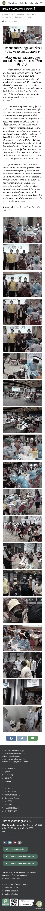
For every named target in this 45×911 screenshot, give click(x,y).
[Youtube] (15, 842)
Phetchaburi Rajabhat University (23, 3)
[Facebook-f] (5, 842)
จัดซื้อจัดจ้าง (7, 778)
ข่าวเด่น (28, 17)
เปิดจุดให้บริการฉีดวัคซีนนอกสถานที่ (18, 9)
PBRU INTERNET (10, 811)
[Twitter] (10, 842)
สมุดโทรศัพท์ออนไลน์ (10, 887)
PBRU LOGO (8, 788)
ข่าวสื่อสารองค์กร (18, 17)
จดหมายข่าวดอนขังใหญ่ (11, 794)
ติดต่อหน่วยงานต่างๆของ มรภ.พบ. (15, 884)
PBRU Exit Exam (9, 768)
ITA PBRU (7, 781)
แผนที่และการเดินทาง (10, 890)
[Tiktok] (20, 842)
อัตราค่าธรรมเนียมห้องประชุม (13, 750)
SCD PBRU (7, 801)
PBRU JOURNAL (9, 791)
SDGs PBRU (8, 804)
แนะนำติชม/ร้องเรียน (10, 894)
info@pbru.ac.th (28, 831)
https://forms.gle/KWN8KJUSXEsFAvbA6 (20, 159)
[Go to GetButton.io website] (39, 908)
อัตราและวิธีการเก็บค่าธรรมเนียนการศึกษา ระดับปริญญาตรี (14, 754)
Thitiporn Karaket (24, 15)
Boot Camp (8, 774)
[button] (15, 849)
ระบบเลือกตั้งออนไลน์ (10, 807)
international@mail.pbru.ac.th (13, 834)
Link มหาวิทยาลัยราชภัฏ (12, 798)
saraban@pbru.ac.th (13, 831)
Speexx (6, 771)
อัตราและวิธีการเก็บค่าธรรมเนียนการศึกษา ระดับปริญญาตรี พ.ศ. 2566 (15, 760)
